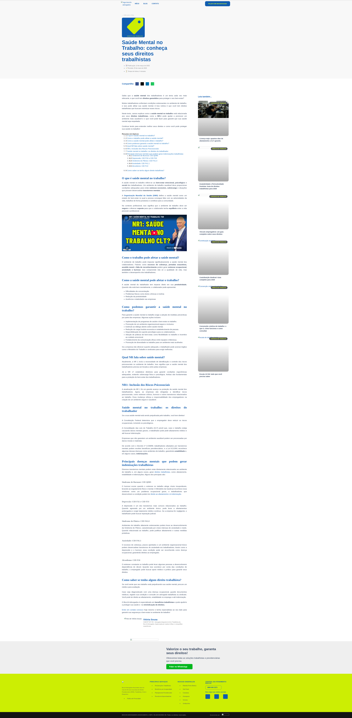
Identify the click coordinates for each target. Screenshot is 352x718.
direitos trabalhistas (162, 472)
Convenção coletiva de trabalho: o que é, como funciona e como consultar (212, 328)
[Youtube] (225, 696)
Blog (145, 3)
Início (137, 3)
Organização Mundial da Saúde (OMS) (141, 195)
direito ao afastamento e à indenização (166, 494)
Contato (155, 3)
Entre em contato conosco (132, 610)
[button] (137, 84)
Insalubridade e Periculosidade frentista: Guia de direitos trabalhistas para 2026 (211, 186)
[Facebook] (207, 696)
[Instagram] (216, 696)
